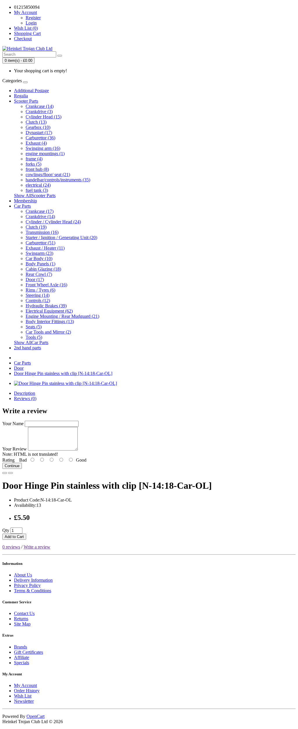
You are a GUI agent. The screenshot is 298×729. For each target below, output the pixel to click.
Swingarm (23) (39, 253)
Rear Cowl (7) (39, 274)
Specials (21, 662)
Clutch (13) (36, 122)
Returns (21, 618)
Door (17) (35, 279)
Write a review (37, 546)
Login (31, 22)
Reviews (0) (25, 398)
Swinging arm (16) (43, 148)
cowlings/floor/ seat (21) (48, 174)
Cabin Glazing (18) (43, 269)
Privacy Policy (27, 585)
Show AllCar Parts (31, 342)
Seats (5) (34, 326)
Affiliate (21, 657)
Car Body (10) (39, 258)
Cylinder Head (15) (43, 116)
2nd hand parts (27, 347)
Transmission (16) (42, 232)
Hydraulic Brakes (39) (46, 305)
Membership (25, 200)
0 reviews (11, 546)
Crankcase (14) (40, 106)
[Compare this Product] (10, 473)
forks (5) (33, 164)
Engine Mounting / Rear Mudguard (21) (62, 316)
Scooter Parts (26, 101)
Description (24, 393)
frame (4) (34, 158)
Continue (12, 466)
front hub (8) (37, 169)
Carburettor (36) (40, 137)
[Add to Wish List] (4, 473)
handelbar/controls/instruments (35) (58, 179)
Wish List (22, 695)
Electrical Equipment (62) (49, 311)
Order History (27, 690)
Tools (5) (34, 337)
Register (33, 17)
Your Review (14, 448)
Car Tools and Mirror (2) (48, 332)
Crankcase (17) (40, 211)
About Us (23, 574)
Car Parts (22, 206)
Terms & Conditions (32, 590)
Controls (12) (38, 300)
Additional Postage (31, 90)
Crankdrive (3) (39, 111)
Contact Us (24, 613)
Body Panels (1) (40, 263)
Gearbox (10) (38, 127)
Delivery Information (33, 580)
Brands (20, 646)
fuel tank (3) (37, 190)
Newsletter (24, 701)
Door (19, 368)
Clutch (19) (36, 227)
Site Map (22, 623)
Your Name (13, 423)
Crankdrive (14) (40, 216)
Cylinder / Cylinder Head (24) (53, 221)
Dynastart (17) (39, 132)
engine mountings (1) (45, 153)
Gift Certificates (28, 652)
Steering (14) (37, 295)
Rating (8, 460)
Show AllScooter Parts (35, 195)
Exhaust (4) (36, 143)
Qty (5, 530)
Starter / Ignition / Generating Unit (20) (61, 237)
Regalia (21, 95)
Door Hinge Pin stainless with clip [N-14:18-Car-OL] (63, 373)
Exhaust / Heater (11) (45, 248)
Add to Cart (14, 537)
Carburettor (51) (40, 242)
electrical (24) (38, 185)
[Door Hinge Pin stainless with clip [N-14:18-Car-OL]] (65, 383)
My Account (25, 685)
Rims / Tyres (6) (40, 290)
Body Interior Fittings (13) (50, 321)
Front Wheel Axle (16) (46, 284)
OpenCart (35, 716)
